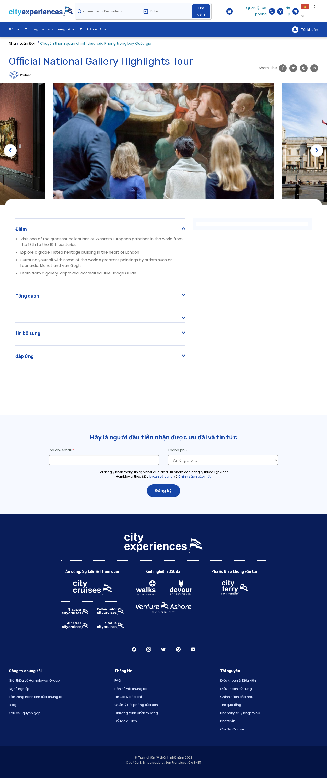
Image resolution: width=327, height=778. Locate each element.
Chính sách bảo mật (194, 476)
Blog (12, 704)
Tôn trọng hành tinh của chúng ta (35, 696)
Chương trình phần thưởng (136, 713)
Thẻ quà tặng (230, 704)
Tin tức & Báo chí (128, 696)
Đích (13, 29)
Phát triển (227, 721)
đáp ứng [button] (24, 356)
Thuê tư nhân (92, 29)
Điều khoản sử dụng (236, 688)
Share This (268, 68)
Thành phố (178, 450)
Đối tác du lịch (125, 721)
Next (316, 150)
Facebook (134, 649)
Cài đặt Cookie (232, 729)
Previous (10, 150)
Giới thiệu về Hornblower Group (34, 680)
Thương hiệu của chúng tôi (48, 29)
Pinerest (178, 649)
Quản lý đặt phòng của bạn (136, 704)
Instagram (148, 649)
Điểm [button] (21, 229)
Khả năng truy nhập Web (240, 713)
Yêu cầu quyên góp (25, 713)
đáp (288, 11)
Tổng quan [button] (27, 296)
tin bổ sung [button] (27, 333)
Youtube (193, 649)
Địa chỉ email (60, 450)
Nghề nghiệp (19, 688)
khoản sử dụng (161, 476)
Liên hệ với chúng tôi (130, 688)
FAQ (117, 680)
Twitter (163, 649)
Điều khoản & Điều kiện (238, 680)
